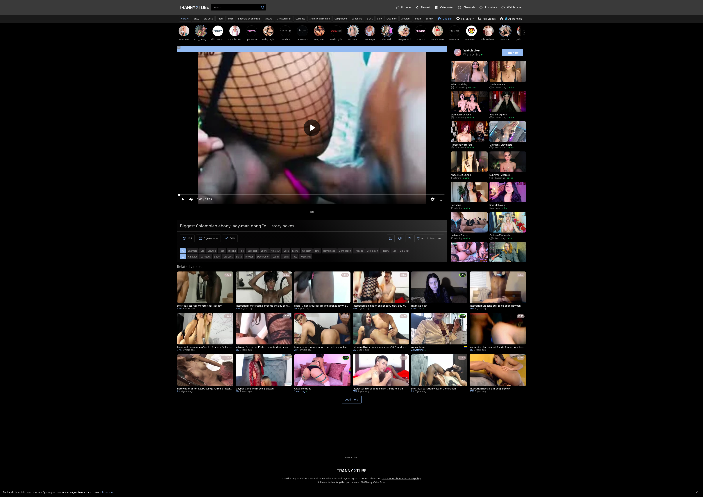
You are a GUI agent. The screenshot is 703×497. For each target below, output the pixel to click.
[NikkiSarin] (469, 256)
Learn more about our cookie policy (401, 478)
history (385, 250)
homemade (329, 250)
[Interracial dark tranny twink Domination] (439, 373)
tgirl (241, 250)
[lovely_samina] (507, 75)
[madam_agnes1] (507, 105)
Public (418, 18)
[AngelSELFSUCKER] (469, 165)
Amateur (405, 18)
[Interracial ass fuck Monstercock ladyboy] (205, 291)
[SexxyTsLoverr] (507, 196)
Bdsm (217, 256)
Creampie (392, 18)
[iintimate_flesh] (439, 291)
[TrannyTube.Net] (194, 7)
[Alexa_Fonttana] (322, 373)
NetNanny (366, 482)
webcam (306, 250)
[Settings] (433, 199)
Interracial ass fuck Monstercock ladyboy (199, 306)
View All (185, 18)
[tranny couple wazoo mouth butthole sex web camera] (322, 332)
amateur (275, 250)
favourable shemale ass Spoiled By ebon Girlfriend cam (204, 347)
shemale (192, 250)
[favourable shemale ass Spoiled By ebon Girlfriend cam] (205, 332)
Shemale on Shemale (249, 18)
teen (221, 250)
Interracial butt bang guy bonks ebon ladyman (495, 306)
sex (394, 250)
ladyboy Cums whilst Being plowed (255, 388)
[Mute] (191, 199)
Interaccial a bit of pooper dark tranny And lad (378, 388)
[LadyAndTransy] (469, 226)
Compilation (340, 18)
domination (345, 250)
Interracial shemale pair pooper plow (490, 388)
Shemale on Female (320, 18)
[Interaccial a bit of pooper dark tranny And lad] (381, 373)
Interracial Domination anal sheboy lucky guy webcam (380, 306)
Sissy (196, 18)
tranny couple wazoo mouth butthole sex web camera (321, 347)
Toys (294, 256)
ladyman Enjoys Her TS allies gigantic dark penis (262, 347)
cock (286, 250)
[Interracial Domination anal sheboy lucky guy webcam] (381, 291)
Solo (379, 18)
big (202, 250)
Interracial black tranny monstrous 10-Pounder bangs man (380, 347)
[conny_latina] (439, 332)
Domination (263, 256)
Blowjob (249, 256)
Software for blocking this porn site (336, 482)
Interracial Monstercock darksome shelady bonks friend (262, 306)
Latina (276, 256)
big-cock (404, 250)
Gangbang (357, 18)
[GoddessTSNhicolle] (507, 226)
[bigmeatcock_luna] (469, 105)
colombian (372, 250)
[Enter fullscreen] (441, 199)
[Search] (263, 7)
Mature (268, 18)
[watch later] (182, 276)
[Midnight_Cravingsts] (507, 135)
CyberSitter (379, 482)
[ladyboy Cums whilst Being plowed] (264, 373)
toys (317, 250)
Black (370, 18)
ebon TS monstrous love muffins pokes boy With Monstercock (320, 306)
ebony (264, 250)
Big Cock (208, 18)
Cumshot (300, 18)
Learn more (108, 492)
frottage (359, 250)
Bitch (230, 18)
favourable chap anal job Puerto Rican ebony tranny (497, 347)
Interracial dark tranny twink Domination (433, 388)
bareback (252, 250)
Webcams (306, 256)
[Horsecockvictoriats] (469, 135)
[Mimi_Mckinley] (469, 75)
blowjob (212, 250)
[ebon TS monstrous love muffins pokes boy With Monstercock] (322, 291)
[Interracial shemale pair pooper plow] (498, 373)
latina (295, 250)
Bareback (205, 256)
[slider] (312, 195)
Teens (220, 18)
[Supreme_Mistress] (507, 165)
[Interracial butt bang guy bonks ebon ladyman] (498, 291)
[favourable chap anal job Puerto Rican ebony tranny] (498, 332)
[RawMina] (469, 196)
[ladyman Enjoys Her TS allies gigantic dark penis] (264, 332)
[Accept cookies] (696, 492)
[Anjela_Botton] (507, 256)
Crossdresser (284, 18)
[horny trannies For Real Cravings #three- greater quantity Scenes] (205, 373)
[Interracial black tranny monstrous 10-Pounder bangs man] (381, 332)
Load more (351, 399)
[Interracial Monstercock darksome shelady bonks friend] (264, 291)
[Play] (312, 127)
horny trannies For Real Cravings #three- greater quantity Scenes (203, 388)
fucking (232, 250)
